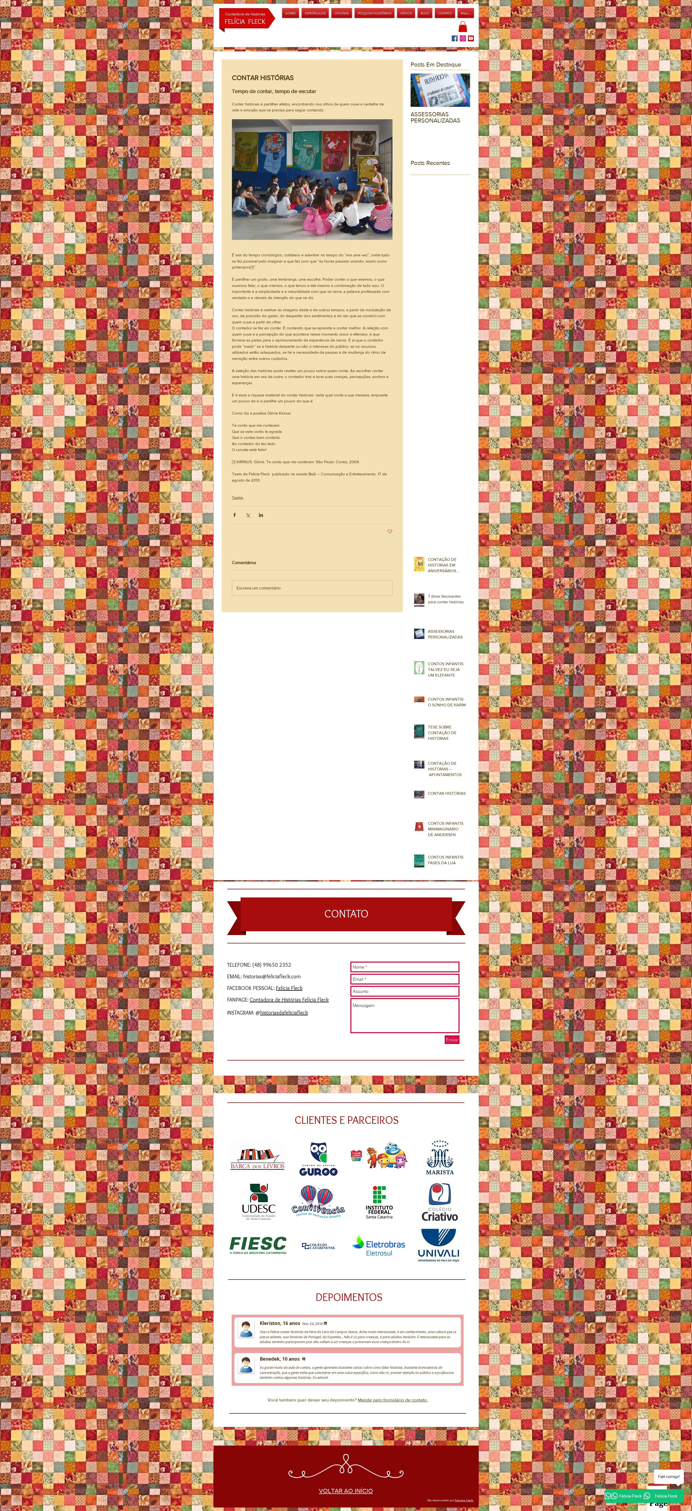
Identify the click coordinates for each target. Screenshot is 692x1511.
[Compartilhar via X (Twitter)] (247, 515)
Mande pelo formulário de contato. (393, 1399)
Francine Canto (464, 1500)
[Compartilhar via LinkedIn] (261, 515)
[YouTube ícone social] (471, 38)
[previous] (241, 1206)
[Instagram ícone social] (463, 38)
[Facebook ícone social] (455, 38)
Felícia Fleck (289, 988)
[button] (341, 13)
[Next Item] (461, 90)
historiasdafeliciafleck (284, 1012)
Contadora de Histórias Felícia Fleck (289, 999)
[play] (457, 1261)
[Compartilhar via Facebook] (234, 515)
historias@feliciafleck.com (272, 976)
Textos (237, 497)
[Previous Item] (419, 90)
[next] (457, 1206)
